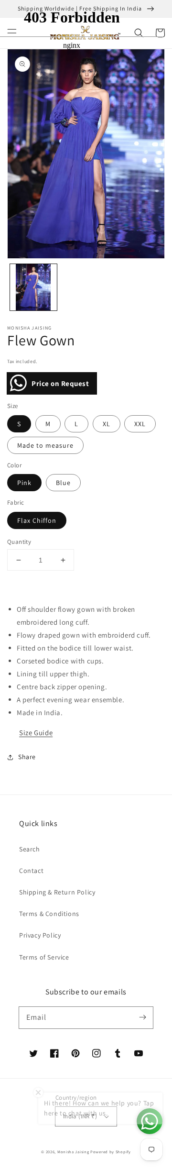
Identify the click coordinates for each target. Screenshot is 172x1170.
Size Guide (36, 732)
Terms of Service (44, 957)
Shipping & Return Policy (57, 892)
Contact (31, 870)
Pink (24, 482)
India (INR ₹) (80, 1116)
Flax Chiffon (36, 520)
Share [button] (27, 756)
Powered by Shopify (110, 1151)
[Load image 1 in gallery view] (33, 287)
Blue (63, 482)
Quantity (19, 542)
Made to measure (45, 445)
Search (29, 849)
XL (106, 423)
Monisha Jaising (73, 1151)
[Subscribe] (142, 1017)
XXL (140, 423)
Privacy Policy (40, 935)
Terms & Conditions (49, 913)
